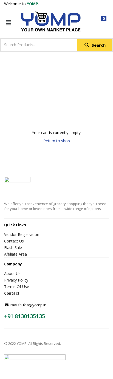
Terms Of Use (16, 286)
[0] (99, 22)
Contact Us (14, 241)
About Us (12, 273)
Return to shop (56, 140)
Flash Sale (13, 247)
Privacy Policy (16, 280)
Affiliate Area (15, 254)
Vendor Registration (21, 234)
